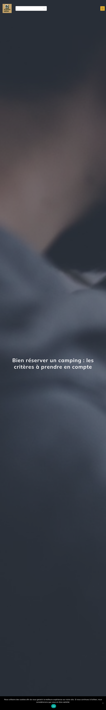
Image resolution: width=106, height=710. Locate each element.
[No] (102, 703)
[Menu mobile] (102, 8)
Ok (53, 706)
